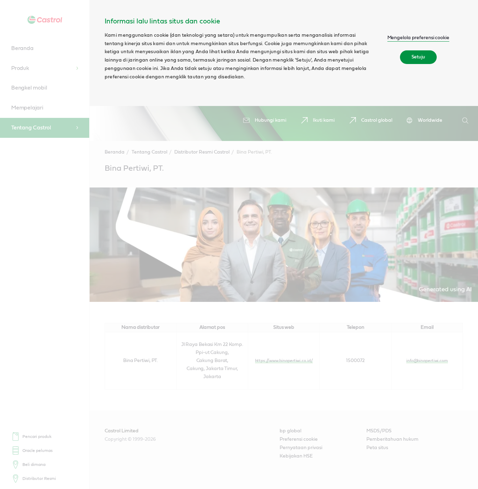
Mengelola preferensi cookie (418, 37)
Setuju (418, 57)
